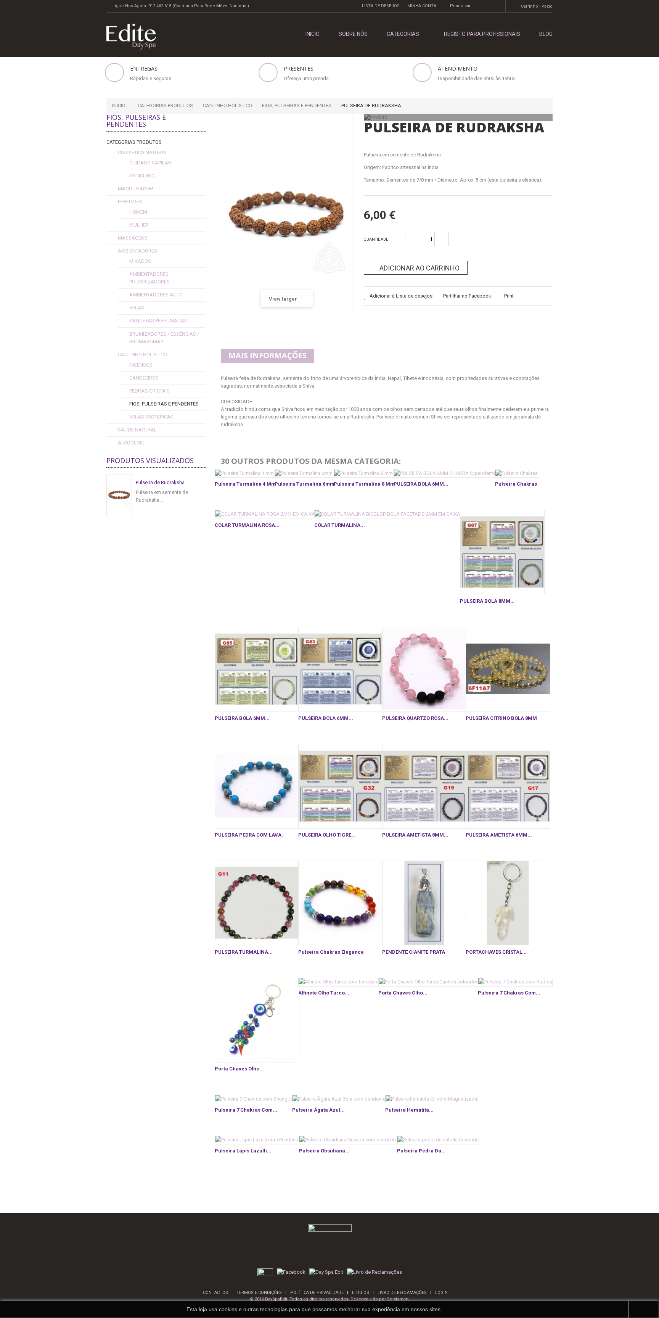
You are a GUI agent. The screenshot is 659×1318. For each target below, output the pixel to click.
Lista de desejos (381, 5)
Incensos (141, 365)
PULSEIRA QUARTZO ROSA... (415, 718)
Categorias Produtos (134, 142)
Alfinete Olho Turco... (323, 993)
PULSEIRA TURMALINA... (244, 952)
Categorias (403, 34)
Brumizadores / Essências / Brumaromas (164, 337)
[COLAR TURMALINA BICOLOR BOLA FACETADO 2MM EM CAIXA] (387, 514)
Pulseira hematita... (409, 1110)
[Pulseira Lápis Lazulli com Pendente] (257, 1140)
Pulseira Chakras (516, 484)
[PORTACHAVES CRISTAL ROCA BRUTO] (508, 903)
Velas (136, 308)
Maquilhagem (135, 189)
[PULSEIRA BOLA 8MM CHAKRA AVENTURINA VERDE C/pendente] (502, 552)
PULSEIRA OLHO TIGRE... (327, 835)
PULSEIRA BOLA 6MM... (421, 484)
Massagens (133, 238)
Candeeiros (144, 378)
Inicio (118, 105)
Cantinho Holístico (142, 354)
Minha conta (421, 5)
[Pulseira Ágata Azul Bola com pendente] (339, 1099)
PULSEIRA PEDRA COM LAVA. (249, 835)
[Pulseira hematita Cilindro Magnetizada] (431, 1099)
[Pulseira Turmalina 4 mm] (245, 473)
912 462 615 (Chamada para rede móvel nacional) (198, 5)
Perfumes (130, 201)
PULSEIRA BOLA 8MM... (487, 601)
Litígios (360, 1292)
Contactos (215, 1292)
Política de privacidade (317, 1292)
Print (509, 296)
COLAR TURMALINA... (339, 525)
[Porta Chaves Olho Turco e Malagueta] (257, 1020)
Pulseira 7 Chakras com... (509, 993)
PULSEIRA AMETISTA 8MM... (415, 835)
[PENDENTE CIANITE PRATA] (424, 903)
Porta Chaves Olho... (239, 1069)
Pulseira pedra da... (421, 1151)
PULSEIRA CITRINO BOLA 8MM (501, 718)
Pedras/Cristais (149, 391)
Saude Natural (137, 430)
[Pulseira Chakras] (516, 473)
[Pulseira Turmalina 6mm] (304, 473)
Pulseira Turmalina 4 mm (245, 484)
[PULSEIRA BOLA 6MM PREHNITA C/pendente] (257, 669)
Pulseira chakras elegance (331, 952)
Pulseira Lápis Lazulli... (243, 1151)
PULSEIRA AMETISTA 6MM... (499, 835)
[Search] (497, 6)
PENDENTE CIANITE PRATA (413, 952)
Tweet (371, 321)
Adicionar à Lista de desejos (400, 296)
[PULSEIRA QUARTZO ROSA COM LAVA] (424, 669)
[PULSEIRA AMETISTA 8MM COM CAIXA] (424, 786)
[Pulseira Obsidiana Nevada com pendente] (348, 1140)
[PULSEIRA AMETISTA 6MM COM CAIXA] (508, 786)
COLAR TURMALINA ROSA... (247, 525)
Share (390, 321)
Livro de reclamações (402, 1292)
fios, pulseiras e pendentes (164, 404)
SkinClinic (141, 176)
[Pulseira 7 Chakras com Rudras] (515, 982)
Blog (546, 34)
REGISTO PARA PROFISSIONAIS (482, 34)
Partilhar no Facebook (467, 296)
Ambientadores (137, 251)
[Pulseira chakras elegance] (340, 903)
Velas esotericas (151, 417)
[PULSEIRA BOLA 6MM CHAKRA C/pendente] (445, 473)
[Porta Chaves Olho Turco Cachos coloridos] (428, 982)
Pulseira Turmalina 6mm (304, 484)
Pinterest (428, 321)
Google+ (409, 321)
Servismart (397, 1299)
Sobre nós (353, 34)
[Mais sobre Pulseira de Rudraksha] (119, 495)
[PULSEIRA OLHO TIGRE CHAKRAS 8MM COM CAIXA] (340, 786)
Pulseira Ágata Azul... (318, 1110)
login (441, 1292)
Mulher (139, 225)
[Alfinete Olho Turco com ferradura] (338, 982)
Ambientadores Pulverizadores (149, 278)
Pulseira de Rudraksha (160, 482)
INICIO (312, 34)
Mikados (140, 261)
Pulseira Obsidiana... (324, 1151)
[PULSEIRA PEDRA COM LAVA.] (257, 786)
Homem (138, 212)
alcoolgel (131, 443)
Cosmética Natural (142, 152)
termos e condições (259, 1292)
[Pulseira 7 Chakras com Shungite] (254, 1099)
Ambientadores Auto (156, 295)
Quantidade (376, 239)
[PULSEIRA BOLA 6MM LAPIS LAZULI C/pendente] (340, 669)
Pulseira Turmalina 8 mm (364, 484)
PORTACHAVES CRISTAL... (496, 952)
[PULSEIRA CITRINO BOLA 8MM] (508, 669)
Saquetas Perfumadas (158, 320)
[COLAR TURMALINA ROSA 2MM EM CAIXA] (265, 514)
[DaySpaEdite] (128, 37)
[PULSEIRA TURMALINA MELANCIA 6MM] (257, 903)
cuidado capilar (150, 163)
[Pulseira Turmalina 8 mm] (364, 473)
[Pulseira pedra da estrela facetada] (438, 1140)
